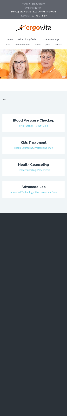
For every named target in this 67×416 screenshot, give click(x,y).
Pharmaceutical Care (46, 192)
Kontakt (58, 44)
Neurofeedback (22, 44)
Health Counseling (23, 147)
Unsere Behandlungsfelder (16, 326)
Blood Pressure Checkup (33, 120)
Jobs (48, 44)
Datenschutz (9, 377)
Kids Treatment (34, 142)
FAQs (7, 44)
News (38, 44)
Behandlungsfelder (27, 39)
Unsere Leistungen (51, 39)
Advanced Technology (22, 192)
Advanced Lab (33, 187)
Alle (4, 99)
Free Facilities (26, 125)
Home (10, 39)
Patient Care (41, 125)
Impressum (8, 370)
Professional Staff (43, 147)
